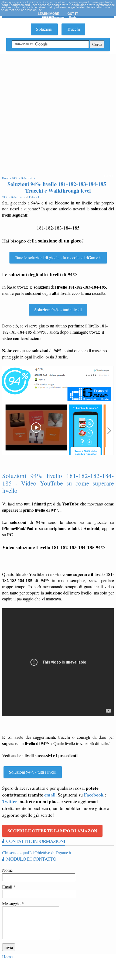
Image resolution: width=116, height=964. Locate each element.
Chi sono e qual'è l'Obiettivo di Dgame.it (36, 852)
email (50, 794)
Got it (72, 14)
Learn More (48, 14)
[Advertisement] (58, 114)
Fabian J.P (35, 197)
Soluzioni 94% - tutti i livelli (58, 309)
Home (7, 956)
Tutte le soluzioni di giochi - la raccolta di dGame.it (58, 257)
